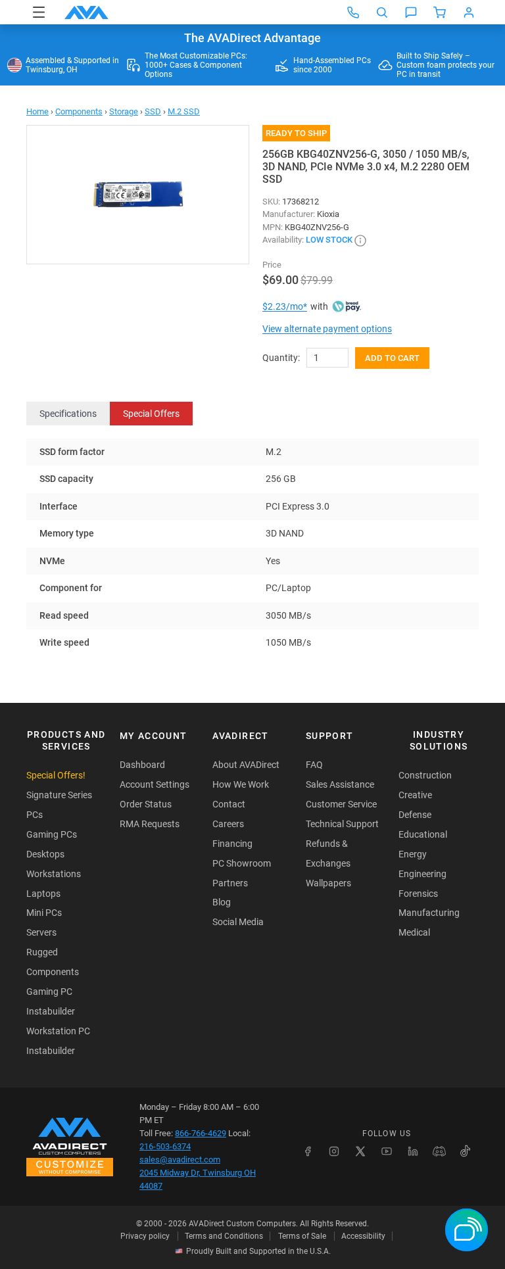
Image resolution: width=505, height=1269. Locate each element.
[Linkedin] (413, 1151)
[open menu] (38, 12)
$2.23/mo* (284, 306)
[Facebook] (308, 1151)
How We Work (240, 784)
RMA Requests (150, 824)
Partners (230, 883)
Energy (412, 854)
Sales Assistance (340, 784)
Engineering (422, 874)
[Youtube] (386, 1151)
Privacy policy (145, 1236)
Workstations (53, 874)
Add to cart (392, 358)
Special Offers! (55, 775)
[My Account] (469, 12)
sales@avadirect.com (179, 1159)
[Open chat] (411, 12)
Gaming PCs (51, 834)
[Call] (353, 12)
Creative (415, 795)
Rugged (42, 952)
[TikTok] (465, 1151)
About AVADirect (245, 764)
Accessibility (363, 1236)
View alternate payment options (327, 328)
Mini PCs (44, 912)
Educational (422, 834)
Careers (228, 824)
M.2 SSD (184, 111)
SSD (153, 111)
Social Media (238, 922)
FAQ (314, 764)
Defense (414, 814)
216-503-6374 (165, 1146)
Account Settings (154, 784)
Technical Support (342, 824)
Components (79, 111)
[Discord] (439, 1151)
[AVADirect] (86, 12)
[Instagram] (334, 1151)
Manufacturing (429, 912)
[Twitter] (360, 1151)
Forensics (418, 893)
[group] (138, 195)
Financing (232, 843)
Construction (425, 775)
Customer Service (341, 804)
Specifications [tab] (68, 413)
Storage (123, 111)
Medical (414, 932)
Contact (228, 804)
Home (37, 111)
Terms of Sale (302, 1236)
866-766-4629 (200, 1133)
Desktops (45, 854)
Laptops (43, 893)
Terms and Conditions (224, 1236)
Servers (41, 932)
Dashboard (142, 764)
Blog (221, 902)
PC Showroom (241, 863)
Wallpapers (328, 883)
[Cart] (440, 12)
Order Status (146, 804)
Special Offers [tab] (151, 413)
